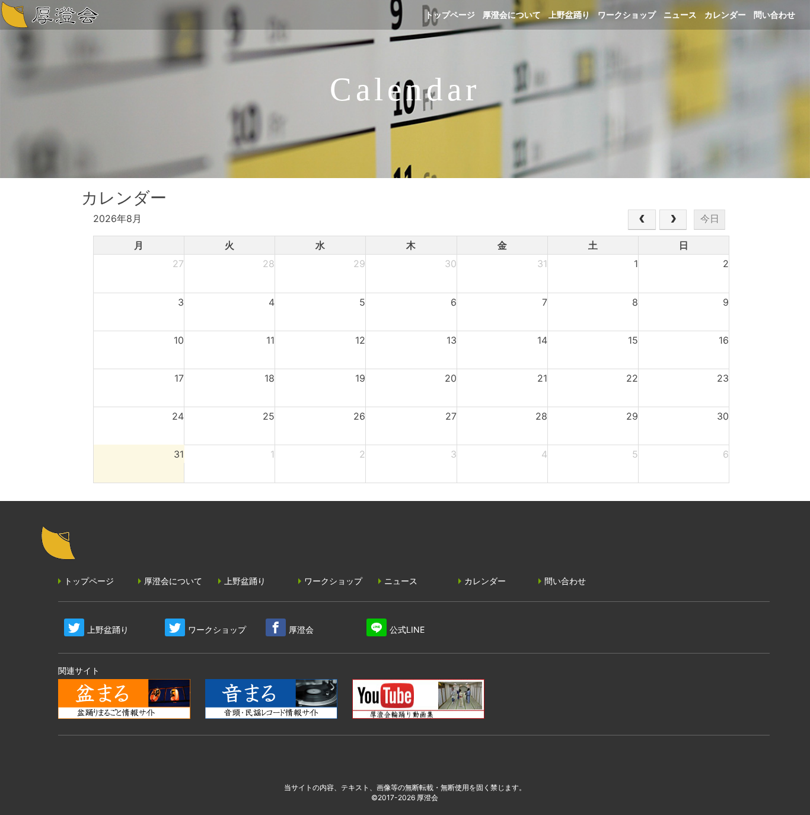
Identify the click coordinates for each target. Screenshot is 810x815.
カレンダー (485, 581)
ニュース (400, 581)
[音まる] (271, 700)
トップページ (89, 581)
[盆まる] (124, 700)
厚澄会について (173, 581)
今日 (709, 219)
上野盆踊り (245, 581)
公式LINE (407, 629)
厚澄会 (301, 629)
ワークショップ (333, 581)
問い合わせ (565, 581)
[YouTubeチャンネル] (418, 700)
